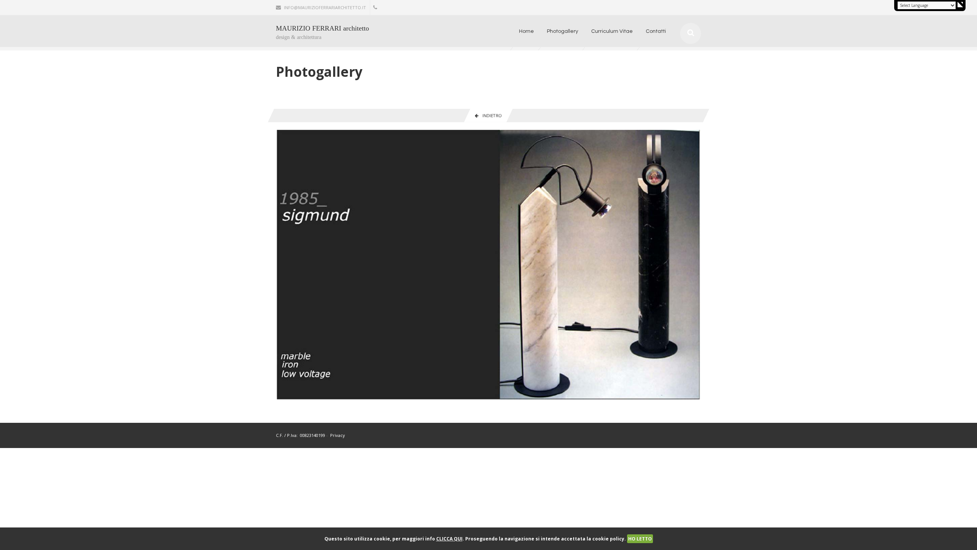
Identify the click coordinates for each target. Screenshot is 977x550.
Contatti (656, 31)
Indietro (490, 115)
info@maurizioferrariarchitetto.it (325, 7)
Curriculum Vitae (612, 31)
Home (526, 31)
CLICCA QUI (449, 538)
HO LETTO (640, 538)
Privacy (337, 435)
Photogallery (562, 31)
